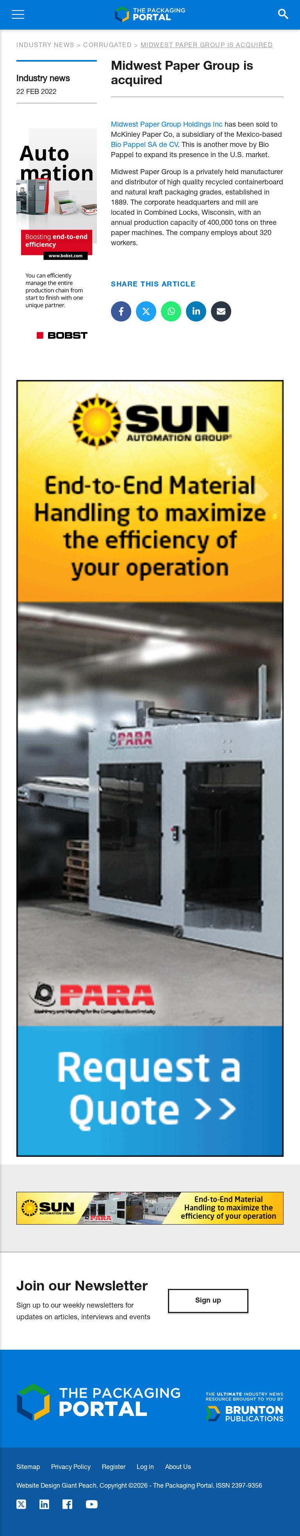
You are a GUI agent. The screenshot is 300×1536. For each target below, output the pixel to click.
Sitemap (28, 1466)
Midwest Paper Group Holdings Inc (167, 124)
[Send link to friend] (221, 311)
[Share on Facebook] (121, 311)
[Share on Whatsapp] (171, 311)
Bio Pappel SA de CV (144, 144)
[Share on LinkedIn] (196, 311)
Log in (145, 1466)
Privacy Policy (71, 1466)
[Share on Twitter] (146, 311)
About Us (178, 1466)
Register (113, 1466)
